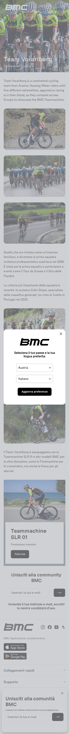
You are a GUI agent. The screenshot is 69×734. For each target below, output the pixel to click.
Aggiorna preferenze (35, 391)
